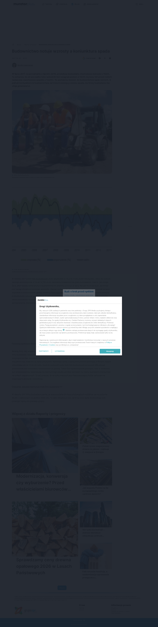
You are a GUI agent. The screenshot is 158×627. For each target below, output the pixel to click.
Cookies (52, 345)
